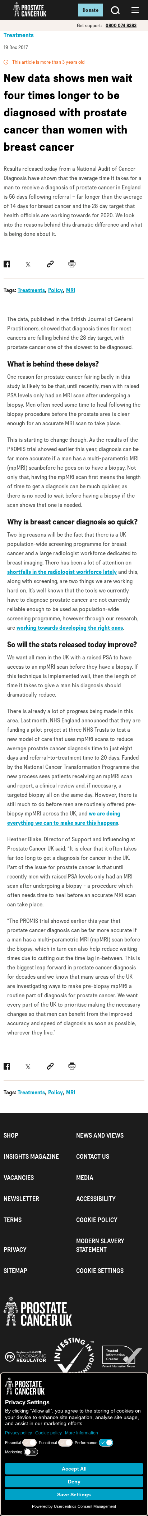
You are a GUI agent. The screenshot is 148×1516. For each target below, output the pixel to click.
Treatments (19, 35)
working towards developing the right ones (70, 627)
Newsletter (21, 1199)
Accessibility (96, 1199)
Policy (55, 290)
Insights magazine (31, 1156)
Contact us (92, 1156)
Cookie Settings (100, 1270)
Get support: (89, 25)
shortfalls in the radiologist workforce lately (62, 572)
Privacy (15, 1249)
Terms (13, 1220)
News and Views (100, 1135)
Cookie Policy (96, 1220)
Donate (90, 10)
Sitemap (15, 1270)
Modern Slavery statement (100, 1245)
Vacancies (19, 1177)
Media (84, 1177)
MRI (70, 290)
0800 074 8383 (121, 25)
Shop (11, 1135)
